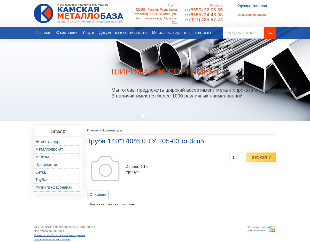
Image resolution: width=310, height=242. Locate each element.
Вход (68, 231)
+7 (203, 10)
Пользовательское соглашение (52, 239)
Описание (98, 194)
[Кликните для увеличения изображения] (105, 169)
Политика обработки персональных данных (59, 235)
